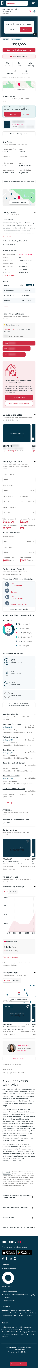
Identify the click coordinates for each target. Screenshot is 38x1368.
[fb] (7, 1258)
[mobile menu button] (35, 3)
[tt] (3, 1258)
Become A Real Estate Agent (12, 1313)
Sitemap (28, 1315)
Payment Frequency (9, 507)
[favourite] (30, 11)
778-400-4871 (22, 1051)
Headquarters (24, 1311)
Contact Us (5, 1329)
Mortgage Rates (9, 1334)
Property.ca (6, 1247)
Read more (7, 237)
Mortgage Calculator (28, 1332)
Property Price (8, 474)
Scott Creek (23, 1101)
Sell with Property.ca (23, 1327)
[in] (15, 1258)
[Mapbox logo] (7, 1001)
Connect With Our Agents (21, 1329)
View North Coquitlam (11, 957)
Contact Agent (19, 1058)
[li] (11, 1258)
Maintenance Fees (8, 536)
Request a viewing (18, 1364)
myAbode (17, 1247)
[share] (34, 11)
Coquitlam (6, 13)
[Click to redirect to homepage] (2, 3)
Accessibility (30, 1313)
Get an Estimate (19, 397)
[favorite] (28, 841)
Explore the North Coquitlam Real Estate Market (17, 1197)
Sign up (26, 29)
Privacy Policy (6, 1315)
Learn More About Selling (19, 403)
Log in (12, 29)
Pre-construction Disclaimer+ (19, 1352)
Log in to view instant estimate (19, 50)
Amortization (24, 496)
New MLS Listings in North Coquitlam (19, 1227)
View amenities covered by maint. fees (19, 181)
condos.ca (5, 1311)
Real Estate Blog (7, 1327)
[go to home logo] (11, 1242)
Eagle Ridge (13, 1103)
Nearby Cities (8, 1218)
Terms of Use (18, 1315)
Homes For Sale (22, 1334)
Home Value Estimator (9, 1332)
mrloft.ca (14, 1311)
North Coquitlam (25, 254)
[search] (17, 3)
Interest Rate (8, 496)
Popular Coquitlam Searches (15, 1208)
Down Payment (8, 485)
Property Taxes (7, 547)
